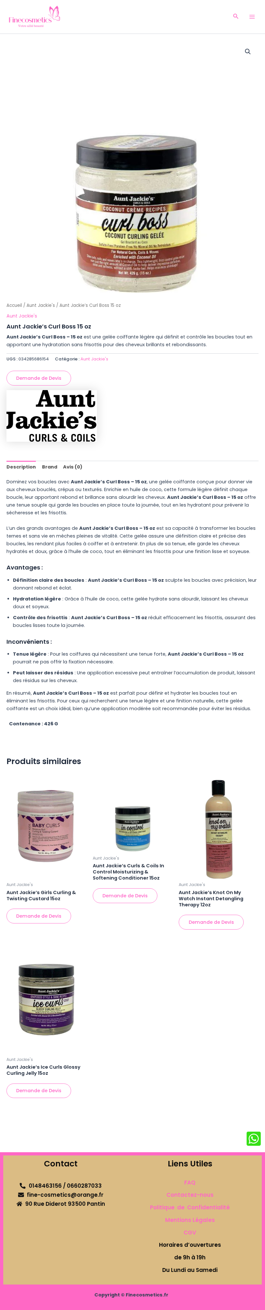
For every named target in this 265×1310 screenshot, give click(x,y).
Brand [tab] (49, 467)
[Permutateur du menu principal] (252, 16)
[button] (236, 16)
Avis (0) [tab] (72, 467)
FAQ (190, 1182)
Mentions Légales (190, 1220)
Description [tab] (21, 467)
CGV (190, 1232)
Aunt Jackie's (40, 305)
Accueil (14, 305)
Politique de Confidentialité (190, 1207)
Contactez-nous (190, 1195)
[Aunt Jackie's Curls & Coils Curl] (51, 416)
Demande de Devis (38, 378)
